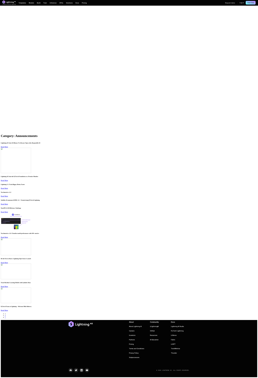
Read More (4, 147)
